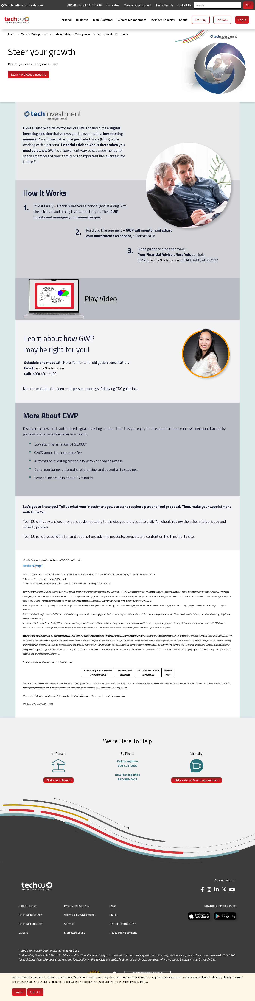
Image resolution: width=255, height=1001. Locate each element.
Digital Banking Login (123, 923)
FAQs (113, 905)
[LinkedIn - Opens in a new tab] (216, 889)
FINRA (137, 635)
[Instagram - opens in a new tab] (209, 889)
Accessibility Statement (79, 914)
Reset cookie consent (123, 932)
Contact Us (184, 5)
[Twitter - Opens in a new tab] (224, 889)
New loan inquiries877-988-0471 (127, 776)
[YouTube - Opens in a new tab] (232, 889)
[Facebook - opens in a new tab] (202, 889)
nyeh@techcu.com (164, 260)
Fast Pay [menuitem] (200, 20)
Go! (248, 5)
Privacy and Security (76, 905)
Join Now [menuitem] (222, 20)
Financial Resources (31, 914)
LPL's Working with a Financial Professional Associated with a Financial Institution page (66, 695)
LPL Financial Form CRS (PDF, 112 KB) (38, 704)
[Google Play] (224, 915)
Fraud (113, 914)
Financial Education (31, 923)
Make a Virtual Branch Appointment (196, 780)
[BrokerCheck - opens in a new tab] (127, 566)
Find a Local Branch (58, 780)
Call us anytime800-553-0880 (127, 763)
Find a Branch (164, 5)
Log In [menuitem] (242, 20)
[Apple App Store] (199, 915)
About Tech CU (28, 905)
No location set (34, 5)
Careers (23, 932)
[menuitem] (16, 20)
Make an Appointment (138, 5)
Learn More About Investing (28, 74)
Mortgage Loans (74, 932)
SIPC (142, 635)
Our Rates (112, 5)
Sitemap (69, 923)
